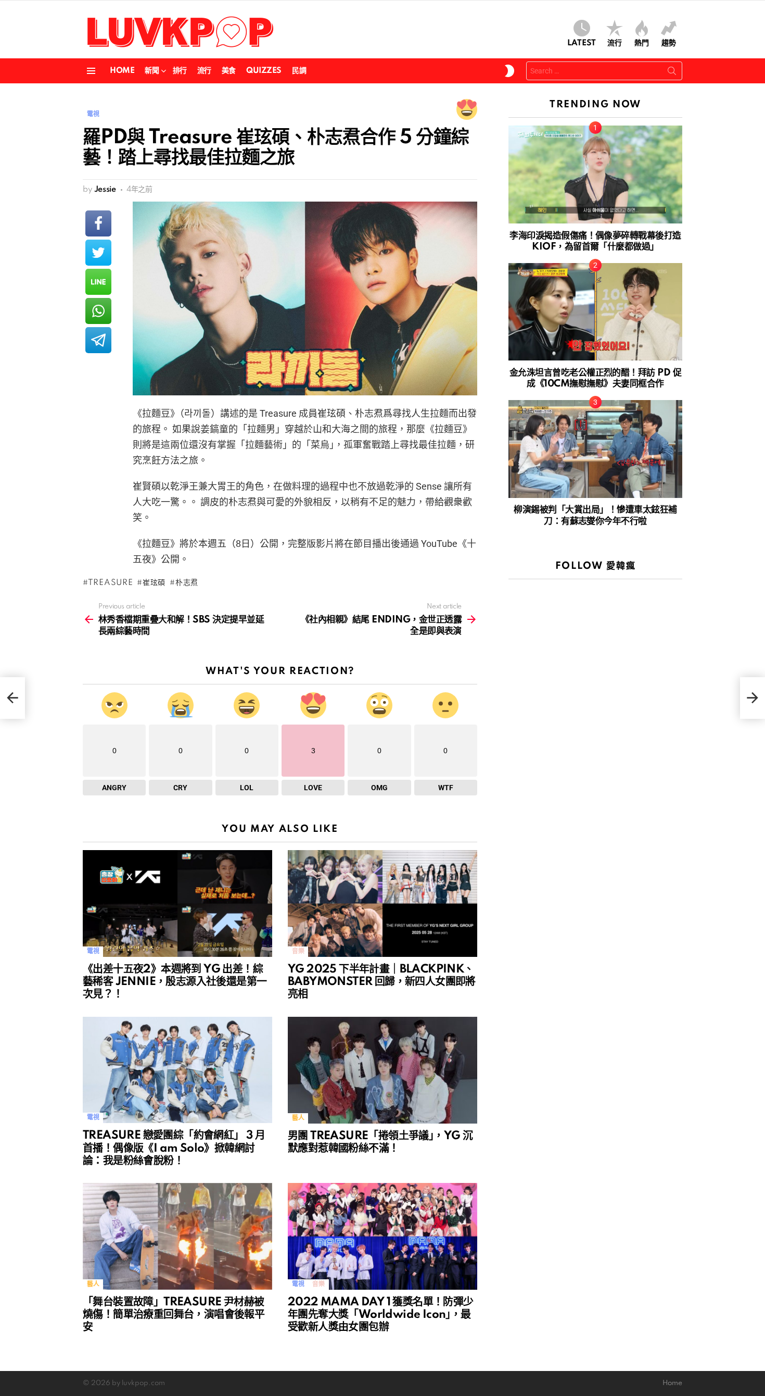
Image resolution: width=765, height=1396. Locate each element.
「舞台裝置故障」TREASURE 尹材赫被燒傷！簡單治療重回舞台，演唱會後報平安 (173, 1315)
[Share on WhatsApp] (98, 311)
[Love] (466, 109)
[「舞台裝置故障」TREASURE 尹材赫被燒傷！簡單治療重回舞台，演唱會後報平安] (177, 1236)
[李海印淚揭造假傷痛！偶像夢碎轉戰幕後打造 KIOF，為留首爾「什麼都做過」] (595, 174)
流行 (614, 43)
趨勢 (668, 43)
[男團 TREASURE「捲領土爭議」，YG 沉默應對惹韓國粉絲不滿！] (382, 1070)
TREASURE (110, 583)
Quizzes (264, 71)
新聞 (152, 71)
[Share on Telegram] (98, 340)
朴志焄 (186, 583)
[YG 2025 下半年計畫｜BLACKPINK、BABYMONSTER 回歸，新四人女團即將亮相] (382, 903)
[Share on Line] (98, 282)
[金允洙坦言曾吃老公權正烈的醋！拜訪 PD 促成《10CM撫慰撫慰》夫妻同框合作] (595, 312)
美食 (229, 71)
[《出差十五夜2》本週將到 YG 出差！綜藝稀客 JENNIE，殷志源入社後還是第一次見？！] (177, 903)
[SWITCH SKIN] (509, 70)
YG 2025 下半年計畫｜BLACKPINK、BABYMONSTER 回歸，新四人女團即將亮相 (382, 982)
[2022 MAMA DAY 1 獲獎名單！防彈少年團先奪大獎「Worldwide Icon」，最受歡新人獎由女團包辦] (382, 1236)
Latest (581, 43)
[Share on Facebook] (98, 223)
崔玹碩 (154, 583)
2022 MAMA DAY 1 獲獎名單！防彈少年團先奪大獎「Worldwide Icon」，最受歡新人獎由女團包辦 (381, 1315)
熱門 (641, 43)
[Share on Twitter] (98, 253)
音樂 (298, 951)
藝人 (298, 1118)
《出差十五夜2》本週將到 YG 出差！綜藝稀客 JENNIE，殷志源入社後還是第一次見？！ (174, 982)
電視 (93, 951)
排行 (180, 71)
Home (122, 71)
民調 (299, 71)
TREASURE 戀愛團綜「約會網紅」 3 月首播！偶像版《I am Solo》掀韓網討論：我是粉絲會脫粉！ (174, 1148)
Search (671, 72)
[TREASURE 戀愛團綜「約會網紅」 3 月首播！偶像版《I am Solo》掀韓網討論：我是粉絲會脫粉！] (177, 1070)
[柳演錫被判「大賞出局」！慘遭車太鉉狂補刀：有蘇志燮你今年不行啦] (595, 449)
